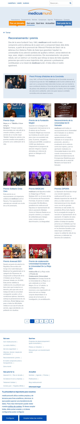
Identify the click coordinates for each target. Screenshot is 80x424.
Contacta (67, 19)
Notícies (34, 19)
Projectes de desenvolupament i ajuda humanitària (39, 342)
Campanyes (42, 19)
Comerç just (7, 386)
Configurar (10, 418)
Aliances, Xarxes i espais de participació (12, 353)
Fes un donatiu (18, 375)
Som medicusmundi (9, 342)
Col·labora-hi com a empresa (12, 379)
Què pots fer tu (8, 372)
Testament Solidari (9, 382)
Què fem (40, 23)
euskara (26, 3)
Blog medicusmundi (35, 382)
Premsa (45, 375)
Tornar (8, 32)
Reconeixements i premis (11, 358)
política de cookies (15, 406)
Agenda (50, 19)
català (19, 3)
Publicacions (58, 19)
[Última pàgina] (51, 321)
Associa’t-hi (7, 375)
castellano (12, 3)
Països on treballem (35, 347)
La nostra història (9, 345)
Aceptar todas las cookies (32, 418)
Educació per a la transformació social (39, 351)
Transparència (26, 19)
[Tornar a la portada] (40, 11)
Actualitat (49, 23)
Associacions (15, 19)
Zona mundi (7, 366)
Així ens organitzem (9, 349)
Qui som (31, 23)
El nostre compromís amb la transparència (12, 362)
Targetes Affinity (18, 386)
